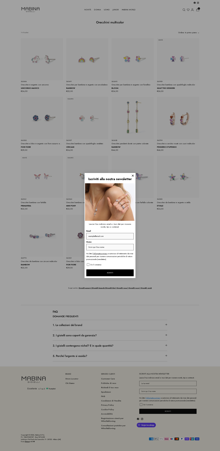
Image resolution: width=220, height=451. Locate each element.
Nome (89, 242)
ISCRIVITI (110, 273)
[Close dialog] (133, 176)
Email (88, 231)
